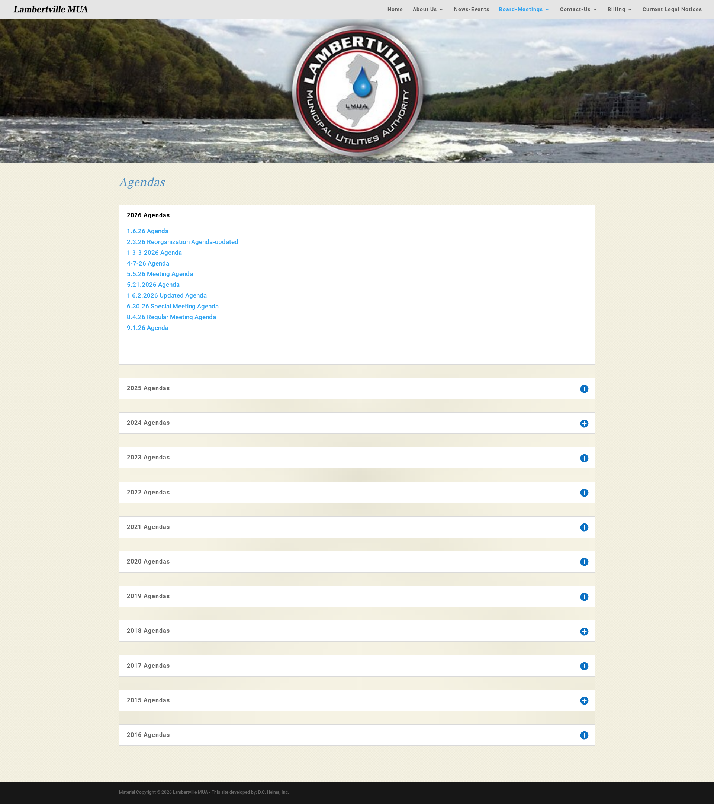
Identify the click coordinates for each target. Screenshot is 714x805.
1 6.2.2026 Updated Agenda (167, 295)
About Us (425, 9)
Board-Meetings (521, 9)
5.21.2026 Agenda (153, 284)
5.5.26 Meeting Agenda (160, 274)
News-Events (471, 9)
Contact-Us (575, 9)
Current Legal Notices (672, 9)
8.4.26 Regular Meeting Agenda (171, 317)
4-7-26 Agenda (148, 263)
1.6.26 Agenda (147, 231)
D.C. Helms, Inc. (273, 792)
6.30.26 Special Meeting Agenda (173, 306)
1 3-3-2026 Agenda (154, 252)
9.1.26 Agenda (147, 327)
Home (395, 9)
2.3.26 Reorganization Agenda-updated (182, 242)
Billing (616, 9)
